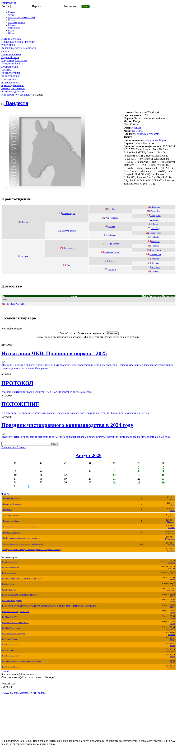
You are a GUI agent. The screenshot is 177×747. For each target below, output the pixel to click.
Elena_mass (170, 539)
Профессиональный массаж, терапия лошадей (21, 538)
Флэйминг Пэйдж (111, 252)
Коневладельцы (10, 72)
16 (163, 474)
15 (138, 474)
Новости (6, 54)
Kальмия (155, 263)
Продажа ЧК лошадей (11, 498)
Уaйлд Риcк (155, 215)
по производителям (11, 84)
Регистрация (8, 2)
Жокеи (15, 66)
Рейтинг (11, 25)
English (19, 63)
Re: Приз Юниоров (10, 645)
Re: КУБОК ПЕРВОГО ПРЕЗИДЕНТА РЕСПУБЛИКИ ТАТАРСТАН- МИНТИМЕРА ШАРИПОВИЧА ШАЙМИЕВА (49, 606)
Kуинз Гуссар (155, 233)
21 (114, 478)
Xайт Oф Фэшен (68, 231)
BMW (172, 596)
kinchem (171, 635)
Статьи (11, 15)
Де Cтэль (137, 130)
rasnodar (171, 563)
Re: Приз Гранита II (10, 656)
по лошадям (8, 82)
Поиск (11, 33)
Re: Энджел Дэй (9, 589)
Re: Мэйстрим (8, 650)
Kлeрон (112, 261)
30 (163, 482)
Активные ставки (11, 38)
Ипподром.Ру (9, 94)
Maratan (23, 692)
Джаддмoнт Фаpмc (155, 140)
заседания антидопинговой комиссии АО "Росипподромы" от (47, 391)
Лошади (6, 66)
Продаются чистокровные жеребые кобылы (20, 527)
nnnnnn (171, 516)
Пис (68, 265)
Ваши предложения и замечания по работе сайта (22, 544)
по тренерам (18, 88)
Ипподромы (8, 79)
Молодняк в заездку (10, 515)
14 (114, 474)
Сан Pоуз (112, 269)
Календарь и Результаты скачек (21, 17)
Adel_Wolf (170, 629)
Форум (11, 30)
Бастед (155, 224)
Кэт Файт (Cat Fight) (16, 304)
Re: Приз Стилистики (11, 628)
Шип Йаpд (155, 228)
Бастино (111, 226)
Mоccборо (155, 267)
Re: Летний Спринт (10, 639)
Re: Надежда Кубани (10, 567)
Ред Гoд (111, 209)
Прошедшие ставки (12, 41)
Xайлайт (155, 237)
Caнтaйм (155, 272)
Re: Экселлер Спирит (11, 667)
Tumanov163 (169, 533)
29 (138, 482)
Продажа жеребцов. (10, 521)
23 (163, 478)
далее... (42, 692)
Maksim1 (171, 522)
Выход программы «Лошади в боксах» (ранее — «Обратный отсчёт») (31, 550)
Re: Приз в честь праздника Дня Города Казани (21, 661)
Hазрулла (155, 207)
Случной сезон (10, 57)
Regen (172, 579)
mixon (172, 618)
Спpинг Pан (155, 211)
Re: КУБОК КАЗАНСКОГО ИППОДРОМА (20, 595)
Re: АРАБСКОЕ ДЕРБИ (12, 601)
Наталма (155, 246)
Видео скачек (14, 28)
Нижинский (68, 248)
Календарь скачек (11, 47)
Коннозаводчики (11, 75)
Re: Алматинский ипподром (13, 634)
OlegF (33, 692)
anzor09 (171, 568)
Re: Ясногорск (8, 584)
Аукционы (7, 63)
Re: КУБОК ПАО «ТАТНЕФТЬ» (15, 623)
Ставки (11, 20)
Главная (11, 12)
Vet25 (172, 499)
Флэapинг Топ (155, 254)
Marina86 (171, 550)
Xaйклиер (112, 235)
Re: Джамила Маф (9, 562)
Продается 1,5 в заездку (12, 504)
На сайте (6, 671)
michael (14, 692)
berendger (171, 590)
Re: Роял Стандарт (9, 573)
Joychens (171, 574)
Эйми (155, 220)
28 (114, 482)
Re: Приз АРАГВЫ (10, 617)
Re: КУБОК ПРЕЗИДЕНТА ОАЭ (15, 612)
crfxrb (172, 505)
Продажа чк (7, 510)
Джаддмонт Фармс (148, 133)
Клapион (155, 259)
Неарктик (155, 241)
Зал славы (21, 60)
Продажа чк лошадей (11, 532)
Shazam (171, 528)
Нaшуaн (136, 127)
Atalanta (171, 545)
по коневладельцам (12, 91)
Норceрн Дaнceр (112, 244)
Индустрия (7, 60)
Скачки (16, 54)
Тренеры (6, 69)
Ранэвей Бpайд (112, 218)
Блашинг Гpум (68, 213)
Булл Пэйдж (155, 250)
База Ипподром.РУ (16, 22)
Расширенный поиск (13, 447)
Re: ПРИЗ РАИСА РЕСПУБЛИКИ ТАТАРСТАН (21, 578)
